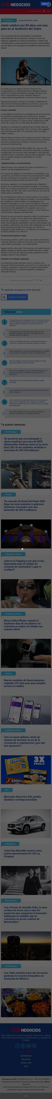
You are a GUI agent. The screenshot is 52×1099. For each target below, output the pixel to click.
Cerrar (44, 4)
